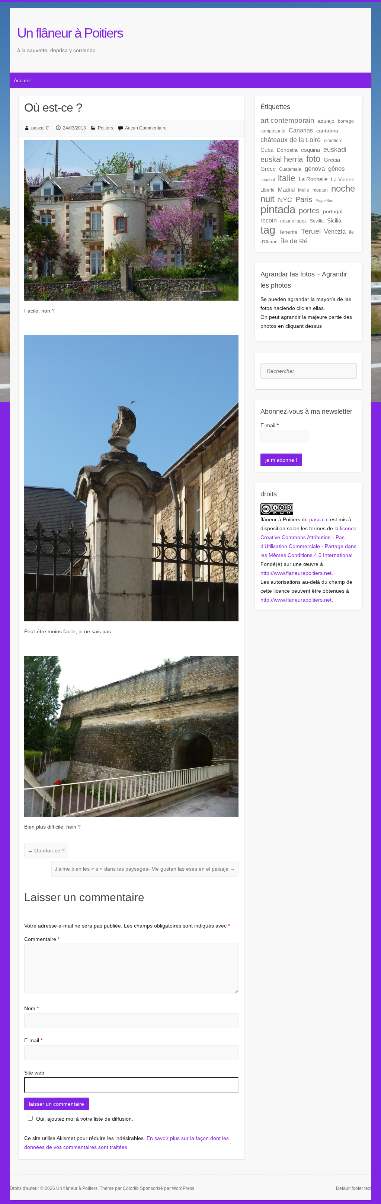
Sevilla (317, 221)
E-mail (33, 1040)
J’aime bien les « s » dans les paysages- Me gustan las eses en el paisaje (145, 869)
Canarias (301, 130)
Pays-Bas (324, 200)
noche (343, 188)
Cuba (266, 150)
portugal (332, 211)
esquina (310, 150)
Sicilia (334, 220)
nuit (267, 199)
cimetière (333, 140)
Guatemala (290, 169)
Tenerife (288, 232)
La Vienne (343, 179)
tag (267, 230)
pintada (277, 209)
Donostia (287, 150)
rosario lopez (293, 221)
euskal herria (281, 159)
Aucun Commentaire (146, 128)
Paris (303, 199)
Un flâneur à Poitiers (70, 33)
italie (286, 178)
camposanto (272, 131)
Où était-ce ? (46, 851)
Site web (34, 1073)
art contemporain (287, 120)
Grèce (268, 169)
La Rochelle (313, 179)
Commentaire (42, 939)
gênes (336, 168)
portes (309, 210)
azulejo (326, 121)
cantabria (327, 131)
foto (313, 159)
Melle (303, 190)
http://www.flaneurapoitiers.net (296, 573)
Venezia (335, 231)
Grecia (332, 160)
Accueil (22, 80)
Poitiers (105, 128)
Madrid (286, 189)
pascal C (40, 128)
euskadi (334, 149)
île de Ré (294, 241)
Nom (31, 1008)
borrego (346, 121)
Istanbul (267, 179)
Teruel (311, 231)
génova (315, 168)
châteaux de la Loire (290, 140)
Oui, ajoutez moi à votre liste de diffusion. (84, 1119)
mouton (320, 190)
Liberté (267, 190)
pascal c (319, 519)
